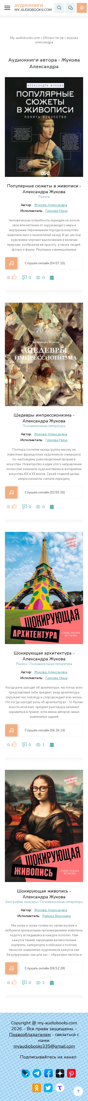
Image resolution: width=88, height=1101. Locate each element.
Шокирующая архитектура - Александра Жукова (44, 656)
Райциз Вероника (57, 916)
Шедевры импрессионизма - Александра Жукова (44, 418)
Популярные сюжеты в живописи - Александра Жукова (44, 189)
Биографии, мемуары (22, 902)
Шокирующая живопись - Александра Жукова (44, 894)
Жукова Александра (50, 205)
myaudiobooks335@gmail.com (44, 1046)
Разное (44, 197)
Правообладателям (30, 1034)
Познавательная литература (44, 426)
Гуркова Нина (56, 211)
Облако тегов (53, 38)
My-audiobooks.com (25, 38)
